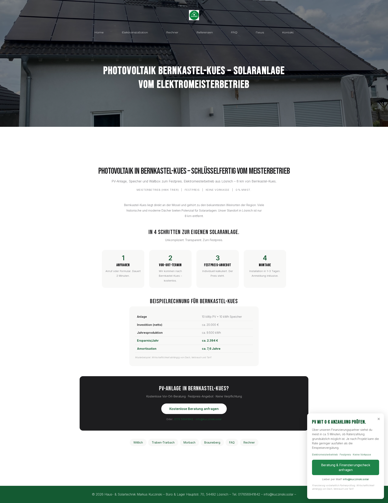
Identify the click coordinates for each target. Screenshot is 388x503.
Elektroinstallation (135, 32)
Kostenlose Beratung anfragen (194, 409)
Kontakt (288, 32)
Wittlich (138, 442)
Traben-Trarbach (163, 442)
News (260, 32)
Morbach (189, 442)
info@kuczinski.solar (209, 419)
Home (99, 32)
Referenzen (204, 32)
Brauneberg (212, 442)
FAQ (234, 32)
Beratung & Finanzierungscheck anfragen (345, 467)
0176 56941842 (183, 419)
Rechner (172, 32)
